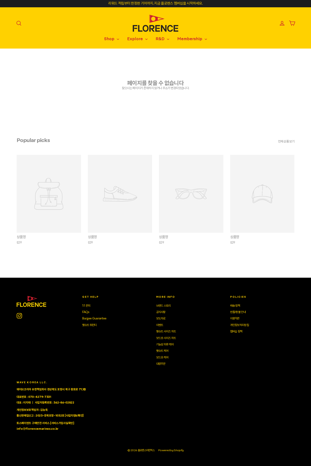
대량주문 (161, 364)
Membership (190, 39)
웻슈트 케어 (162, 351)
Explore (135, 39)
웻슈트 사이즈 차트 (166, 331)
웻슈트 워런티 (89, 325)
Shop (110, 39)
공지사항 (161, 312)
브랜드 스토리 (163, 306)
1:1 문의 (86, 306)
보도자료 (161, 318)
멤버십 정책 (236, 331)
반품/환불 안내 (238, 312)
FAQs (85, 312)
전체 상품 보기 (286, 141)
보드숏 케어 (162, 357)
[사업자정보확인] (74, 415)
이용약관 (235, 318)
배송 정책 (235, 306)
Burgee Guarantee (94, 318)
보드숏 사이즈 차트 (166, 338)
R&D (161, 39)
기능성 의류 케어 (165, 344)
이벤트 (159, 325)
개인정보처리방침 (239, 325)
